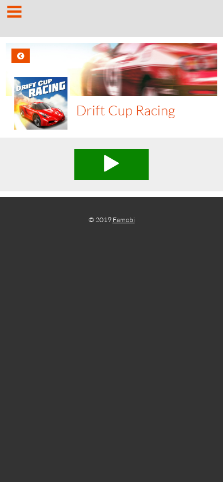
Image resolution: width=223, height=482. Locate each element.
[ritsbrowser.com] (111, 20)
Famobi (124, 219)
